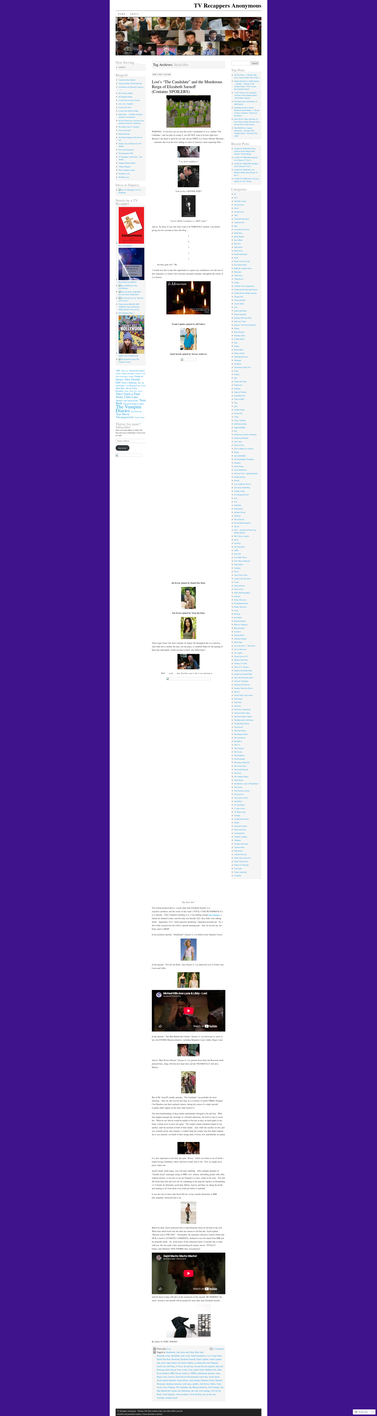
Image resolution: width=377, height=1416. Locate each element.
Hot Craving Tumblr (126, 93)
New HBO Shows (240, 557)
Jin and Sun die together (205, 1366)
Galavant (237, 388)
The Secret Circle (240, 766)
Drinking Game (239, 335)
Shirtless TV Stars (240, 663)
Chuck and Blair (239, 300)
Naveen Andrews (182, 1373)
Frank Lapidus (202, 1359)
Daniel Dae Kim (163, 1359)
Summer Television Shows (243, 688)
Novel (140, 391)
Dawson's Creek (240, 321)
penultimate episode (206, 1373)
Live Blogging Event (133, 385)
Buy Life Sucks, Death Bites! (129, 294)
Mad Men (120, 388)
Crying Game (216, 1355)
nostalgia (237, 568)
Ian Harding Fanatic (125, 96)
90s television (239, 212)
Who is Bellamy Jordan (127, 170)
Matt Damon (238, 509)
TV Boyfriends (239, 805)
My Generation (239, 547)
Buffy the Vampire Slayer (243, 268)
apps (235, 226)
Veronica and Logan (241, 843)
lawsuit (236, 480)
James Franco (239, 466)
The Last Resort (239, 737)
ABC (118, 370)
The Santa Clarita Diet (241, 762)
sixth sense (186, 1383)
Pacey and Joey (239, 585)
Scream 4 (237, 631)
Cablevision (238, 275)
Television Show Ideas (242, 713)
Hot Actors (238, 441)
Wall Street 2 (238, 851)
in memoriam (200, 1362)
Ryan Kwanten (239, 628)
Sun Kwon (204, 1383)
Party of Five (238, 589)
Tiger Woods (238, 780)
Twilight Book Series (241, 819)
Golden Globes (239, 410)
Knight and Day (239, 477)
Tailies (212, 1383)
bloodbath (175, 1355)
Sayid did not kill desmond (187, 1376)
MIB (172, 1373)
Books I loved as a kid (242, 261)
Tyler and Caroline (240, 826)
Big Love (124, 370)
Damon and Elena (128, 373)
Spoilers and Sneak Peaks (127, 400)
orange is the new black (242, 578)
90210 (236, 208)
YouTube (160, 1397)
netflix (236, 550)
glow (236, 406)
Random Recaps (124, 134)
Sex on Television (240, 649)
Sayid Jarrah (214, 1376)
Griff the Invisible (240, 424)
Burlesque (237, 272)
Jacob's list (161, 1366)
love (235, 501)
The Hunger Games (241, 734)
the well (194, 1390)
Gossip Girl (238, 413)
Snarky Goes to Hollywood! (128, 355)
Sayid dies (203, 1376)
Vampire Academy (240, 836)
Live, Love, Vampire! (126, 104)
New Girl (133, 391)
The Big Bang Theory (241, 723)
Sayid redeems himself (166, 1380)
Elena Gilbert (238, 349)
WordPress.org (124, 177)
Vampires (237, 840)
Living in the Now (125, 107)
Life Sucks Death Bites (242, 487)
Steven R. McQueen (241, 681)
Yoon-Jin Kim (196, 1394)
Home (121, 14)
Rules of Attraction (240, 624)
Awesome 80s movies (241, 229)
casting (118, 373)
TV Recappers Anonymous (227, 5)
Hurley (190, 1362)
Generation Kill (239, 395)
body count (185, 1355)
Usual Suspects (168, 1394)
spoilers (195, 1383)
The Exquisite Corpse (129, 360)
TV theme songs (240, 812)
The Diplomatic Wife (126, 153)
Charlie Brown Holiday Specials (245, 293)
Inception (237, 463)
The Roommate (239, 759)
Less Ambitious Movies (242, 484)
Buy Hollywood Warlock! (128, 282)
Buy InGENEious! (128, 286)
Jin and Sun (188, 1366)
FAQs (236, 371)
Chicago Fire (238, 296)
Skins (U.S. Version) (241, 667)
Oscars (236, 582)
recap (217, 1373)
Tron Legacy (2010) (241, 798)
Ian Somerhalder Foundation (244, 459)
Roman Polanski (240, 621)
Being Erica (238, 233)
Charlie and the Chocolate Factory (246, 289)
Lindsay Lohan (239, 491)
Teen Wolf (237, 702)
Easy (236, 342)
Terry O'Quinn (169, 1387)
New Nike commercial (242, 561)
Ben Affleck (238, 240)
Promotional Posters (241, 603)
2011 (236, 197)
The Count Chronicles (126, 149)
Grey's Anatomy (129, 382)
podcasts (237, 596)
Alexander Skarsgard (241, 219)
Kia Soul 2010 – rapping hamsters (246, 473)
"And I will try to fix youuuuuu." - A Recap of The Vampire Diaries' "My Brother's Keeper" (246, 95)
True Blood (122, 414)
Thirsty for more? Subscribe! (128, 425)
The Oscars (238, 752)
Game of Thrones (240, 392)
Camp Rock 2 (239, 279)
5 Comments (218, 1348)
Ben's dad (199, 1352)
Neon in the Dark (125, 130)
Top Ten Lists (136, 411)
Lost (169, 1348)
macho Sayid (198, 1369)
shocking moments (173, 1383)
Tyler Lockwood (240, 829)
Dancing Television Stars (243, 318)
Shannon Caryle (207, 1380)
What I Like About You (242, 858)
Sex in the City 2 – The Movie (244, 646)
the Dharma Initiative (198, 1387)
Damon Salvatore (240, 314)
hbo (139, 382)
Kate (168, 1369)
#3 (235, 194)
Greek (236, 417)
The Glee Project (240, 730)
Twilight (237, 815)
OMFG (193, 1373)
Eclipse (236, 346)
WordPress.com (124, 173)
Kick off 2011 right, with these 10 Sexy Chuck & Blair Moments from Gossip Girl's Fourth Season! (246, 122)
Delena (131, 376)
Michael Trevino (239, 512)
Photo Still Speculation (242, 592)
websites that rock (240, 854)
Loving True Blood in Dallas (128, 111)
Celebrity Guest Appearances (244, 286)
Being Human (239, 236)
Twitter (236, 822)
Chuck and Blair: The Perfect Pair (130, 83)
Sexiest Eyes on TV (241, 656)
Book (236, 257)
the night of (238, 741)
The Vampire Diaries (129, 408)
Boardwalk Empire (137, 370)
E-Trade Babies (239, 339)
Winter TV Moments (241, 865)
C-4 (207, 1355)
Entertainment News (241, 356)
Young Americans (240, 872)
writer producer (182, 1394)
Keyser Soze (176, 1369)
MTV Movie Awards (241, 536)
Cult (235, 307)
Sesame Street (239, 635)
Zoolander (237, 875)
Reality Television (240, 607)
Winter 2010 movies (241, 861)
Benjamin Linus (163, 1355)
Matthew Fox (210, 1369)
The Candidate (182, 1387)
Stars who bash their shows (243, 677)
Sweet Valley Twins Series (243, 695)
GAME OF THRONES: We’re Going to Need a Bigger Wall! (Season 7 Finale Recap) (245, 151)
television (237, 706)
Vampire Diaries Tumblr (127, 163)
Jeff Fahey (171, 1366)
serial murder (194, 1380)
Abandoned (170, 1352)
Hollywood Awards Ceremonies (245, 434)
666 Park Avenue (240, 201)
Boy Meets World (240, 265)
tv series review (239, 808)
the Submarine (184, 1390)
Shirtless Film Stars (241, 660)
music (126, 391)
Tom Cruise (238, 787)
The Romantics (239, 755)
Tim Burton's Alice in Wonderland (246, 783)
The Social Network (241, 769)
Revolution (238, 617)
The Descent (238, 727)
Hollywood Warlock (241, 438)
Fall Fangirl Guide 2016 (242, 367)
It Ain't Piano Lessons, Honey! (129, 100)
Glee (127, 379)
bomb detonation (198, 1355)
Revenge (237, 614)
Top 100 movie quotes (242, 790)
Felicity (236, 374)
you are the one (209, 1394)
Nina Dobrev (238, 564)
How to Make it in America (243, 448)
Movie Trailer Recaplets (242, 523)
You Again (238, 868)
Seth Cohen (238, 642)
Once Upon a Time (128, 394)
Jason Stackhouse (240, 470)
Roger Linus (162, 1376)
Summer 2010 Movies (242, 684)
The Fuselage (213, 914)
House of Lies (239, 445)
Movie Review (239, 519)
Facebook (237, 364)
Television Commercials (242, 709)
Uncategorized (124, 417)
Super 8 (237, 691)
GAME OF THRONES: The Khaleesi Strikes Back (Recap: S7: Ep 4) (246, 172)
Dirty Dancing (239, 332)
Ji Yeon (179, 1366)
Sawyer (171, 1376)
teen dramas (238, 699)
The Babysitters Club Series (244, 720)
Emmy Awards (239, 353)
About (134, 14)
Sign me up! (122, 448)
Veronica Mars (139, 417)
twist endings (204, 1390)
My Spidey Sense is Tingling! (129, 127)
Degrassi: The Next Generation (245, 325)
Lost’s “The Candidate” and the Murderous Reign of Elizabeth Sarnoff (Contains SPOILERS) (187, 86)
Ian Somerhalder (240, 455)
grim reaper (166, 1362)
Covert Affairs (239, 303)
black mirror (238, 247)
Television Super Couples (243, 716)
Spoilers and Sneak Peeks (243, 674)
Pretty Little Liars (127, 397)
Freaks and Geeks (240, 381)
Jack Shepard (212, 1362)
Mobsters (237, 516)
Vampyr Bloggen (124, 166)
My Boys (237, 543)
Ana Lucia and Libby (185, 1352)
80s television (239, 204)
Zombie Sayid (171, 1397)
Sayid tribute (182, 1380)
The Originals (239, 748)
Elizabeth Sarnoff (188, 1359)
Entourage (237, 360)
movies (236, 526)
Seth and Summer (240, 638)
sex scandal (238, 653)
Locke (184, 1369)
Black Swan (238, 250)
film (235, 378)
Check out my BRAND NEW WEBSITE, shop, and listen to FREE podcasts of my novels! (129, 307)
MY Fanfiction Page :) (126, 313)
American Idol (239, 222)
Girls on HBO (239, 399)
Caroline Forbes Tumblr (127, 80)
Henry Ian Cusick (179, 1362)
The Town (237, 773)
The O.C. (237, 745)
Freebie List (238, 385)
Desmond (175, 1359)
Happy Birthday (239, 427)
